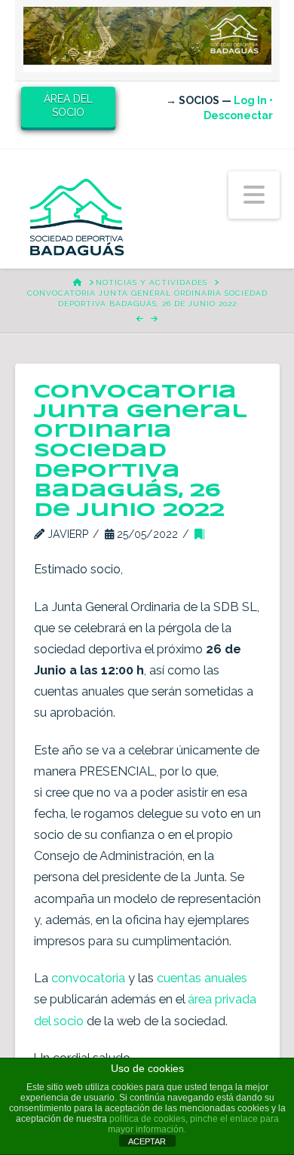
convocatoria (89, 977)
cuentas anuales (202, 977)
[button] (254, 194)
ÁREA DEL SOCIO (68, 105)
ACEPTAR (147, 1141)
